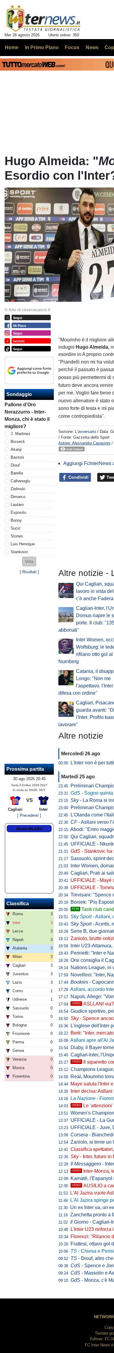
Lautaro (17, 504)
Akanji (16, 449)
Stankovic (19, 552)
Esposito (18, 512)
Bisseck (18, 441)
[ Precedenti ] (29, 815)
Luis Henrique (23, 544)
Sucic (16, 528)
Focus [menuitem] (72, 47)
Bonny (16, 520)
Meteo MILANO (29, 829)
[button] (29, 561)
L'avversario (85, 431)
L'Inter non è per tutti (92, 762)
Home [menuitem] (12, 47)
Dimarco (18, 496)
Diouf (15, 465)
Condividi (77, 477)
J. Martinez (20, 433)
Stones (17, 536)
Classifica (17, 903)
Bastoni (17, 457)
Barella (17, 473)
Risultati (29, 572)
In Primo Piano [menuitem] (42, 47)
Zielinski (18, 489)
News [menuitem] (92, 47)
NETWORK (104, 1317)
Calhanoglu (20, 481)
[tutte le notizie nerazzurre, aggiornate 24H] (44, 18)
